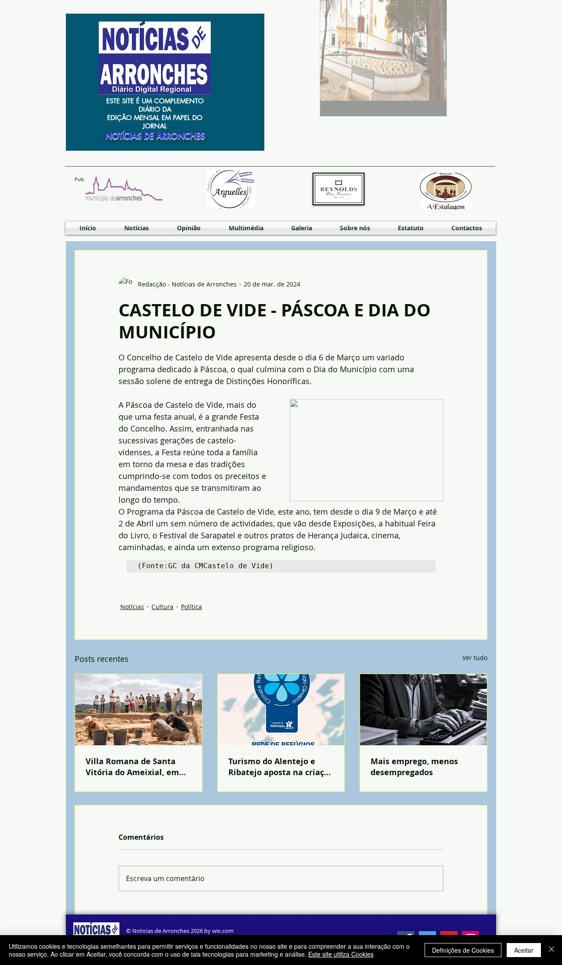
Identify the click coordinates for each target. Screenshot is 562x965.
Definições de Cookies (463, 950)
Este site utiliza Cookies (341, 954)
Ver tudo (474, 657)
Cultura (162, 606)
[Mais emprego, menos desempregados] (423, 709)
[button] (246, 228)
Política (191, 606)
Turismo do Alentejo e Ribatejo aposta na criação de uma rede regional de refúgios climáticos (281, 767)
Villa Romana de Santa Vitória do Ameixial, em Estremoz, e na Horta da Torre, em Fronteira (133, 767)
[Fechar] (551, 950)
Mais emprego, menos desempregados (414, 767)
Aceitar (523, 950)
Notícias (132, 606)
